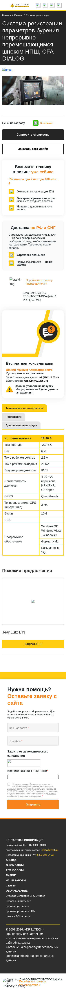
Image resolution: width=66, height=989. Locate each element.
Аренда (11, 859)
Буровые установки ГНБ (20, 911)
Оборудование (16, 890)
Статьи (11, 885)
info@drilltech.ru (49, 850)
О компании (15, 865)
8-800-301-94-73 (45, 855)
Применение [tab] (14, 416)
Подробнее (33, 644)
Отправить (33, 804)
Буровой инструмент (18, 900)
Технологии (15, 870)
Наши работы (16, 880)
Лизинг (11, 875)
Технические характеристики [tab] (24, 408)
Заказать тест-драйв (33, 148)
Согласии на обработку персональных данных (31, 794)
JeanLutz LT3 (13, 632)
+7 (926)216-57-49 (49, 377)
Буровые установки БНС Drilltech (25, 895)
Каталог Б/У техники (18, 916)
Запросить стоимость (33, 134)
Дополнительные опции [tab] (21, 425)
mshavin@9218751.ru (36, 380)
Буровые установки (17, 906)
